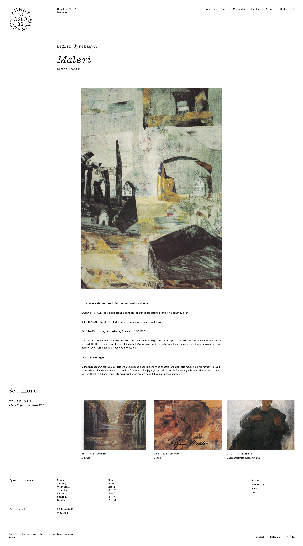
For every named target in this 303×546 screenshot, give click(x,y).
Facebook (260, 537)
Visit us (255, 480)
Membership (239, 9)
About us (255, 9)
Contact (256, 492)
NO (280, 9)
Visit (225, 9)
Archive (269, 9)
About (254, 488)
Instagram (275, 537)
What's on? (211, 9)
